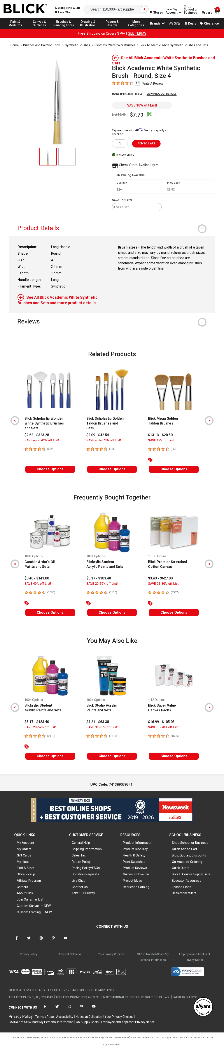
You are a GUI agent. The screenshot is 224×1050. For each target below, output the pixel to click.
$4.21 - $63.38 (97, 722)
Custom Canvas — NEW (34, 906)
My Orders (24, 849)
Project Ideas (132, 881)
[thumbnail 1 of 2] (48, 156)
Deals (192, 23)
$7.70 (137, 115)
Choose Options (50, 469)
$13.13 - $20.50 (160, 435)
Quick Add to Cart (184, 849)
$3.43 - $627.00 (160, 578)
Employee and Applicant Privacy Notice (194, 956)
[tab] (112, 228)
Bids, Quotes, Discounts (189, 855)
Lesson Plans (181, 887)
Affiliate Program (29, 881)
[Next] (209, 420)
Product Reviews (135, 868)
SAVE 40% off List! (37, 584)
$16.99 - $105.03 (161, 722)
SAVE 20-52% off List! (102, 584)
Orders (207, 12)
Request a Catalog (136, 887)
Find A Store (26, 868)
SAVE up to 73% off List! (103, 440)
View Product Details (162, 93)
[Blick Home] (25, 9)
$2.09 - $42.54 (97, 435)
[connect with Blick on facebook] (16, 941)
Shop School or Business (190, 843)
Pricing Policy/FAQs (86, 868)
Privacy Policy (28, 954)
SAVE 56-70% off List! (163, 727)
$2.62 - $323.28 (36, 435)
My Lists (23, 862)
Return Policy (81, 862)
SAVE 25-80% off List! (163, 584)
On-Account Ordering (187, 862)
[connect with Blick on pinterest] (53, 941)
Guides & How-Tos (136, 874)
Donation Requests (85, 874)
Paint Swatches (134, 862)
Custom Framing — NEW (34, 912)
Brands (155, 23)
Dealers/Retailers (184, 893)
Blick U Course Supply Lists (191, 874)
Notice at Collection (70, 954)
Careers (22, 887)
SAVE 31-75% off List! (102, 727)
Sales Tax (79, 855)
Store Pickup (26, 874)
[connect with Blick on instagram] (41, 941)
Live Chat (78, 881)
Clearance (211, 23)
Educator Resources (186, 881)
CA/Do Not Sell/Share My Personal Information (153, 956)
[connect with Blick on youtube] (65, 941)
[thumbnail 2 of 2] (67, 156)
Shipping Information (87, 849)
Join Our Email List (30, 899)
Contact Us (80, 887)
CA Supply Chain (87, 1022)
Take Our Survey (83, 893)
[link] (63, 12)
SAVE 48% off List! (161, 440)
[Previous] (14, 420)
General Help (81, 843)
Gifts (177, 23)
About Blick (25, 893)
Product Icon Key (135, 849)
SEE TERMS (137, 33)
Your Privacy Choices (111, 954)
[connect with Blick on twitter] (28, 941)
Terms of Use (44, 1016)
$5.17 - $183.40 (98, 578)
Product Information (137, 843)
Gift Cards (24, 855)
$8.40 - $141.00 (36, 578)
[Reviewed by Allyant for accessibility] (203, 1007)
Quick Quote (180, 868)
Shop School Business (191, 9)
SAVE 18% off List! (142, 105)
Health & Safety (134, 855)
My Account (25, 843)
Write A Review (152, 83)
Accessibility (64, 1016)
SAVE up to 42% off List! (41, 440)
